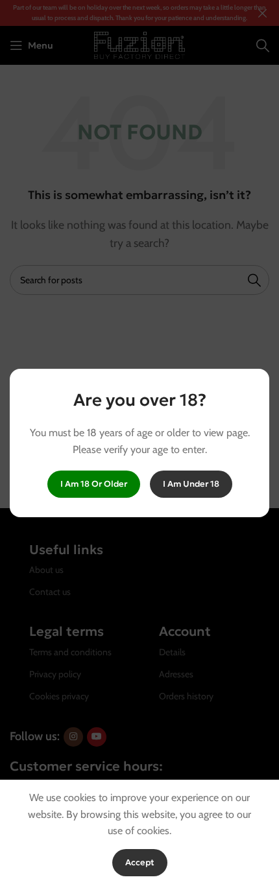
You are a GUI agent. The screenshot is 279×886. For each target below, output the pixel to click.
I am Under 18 (191, 483)
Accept (139, 862)
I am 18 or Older (93, 483)
